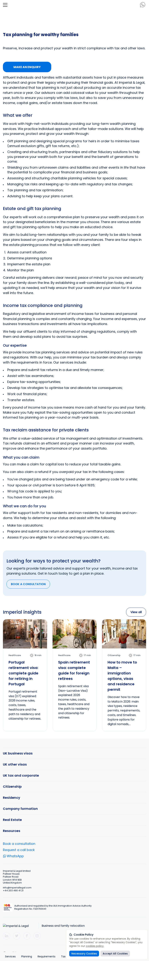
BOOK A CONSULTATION (28, 584)
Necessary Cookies (84, 953)
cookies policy (95, 946)
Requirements (46, 956)
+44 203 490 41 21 (13, 890)
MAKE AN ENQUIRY (27, 67)
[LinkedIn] (6, 935)
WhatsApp (15, 856)
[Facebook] (27, 935)
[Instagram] (37, 935)
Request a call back (19, 850)
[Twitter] (16, 935)
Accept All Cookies (115, 953)
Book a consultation (19, 843)
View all (136, 612)
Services (10, 956)
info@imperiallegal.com (17, 887)
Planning (26, 956)
